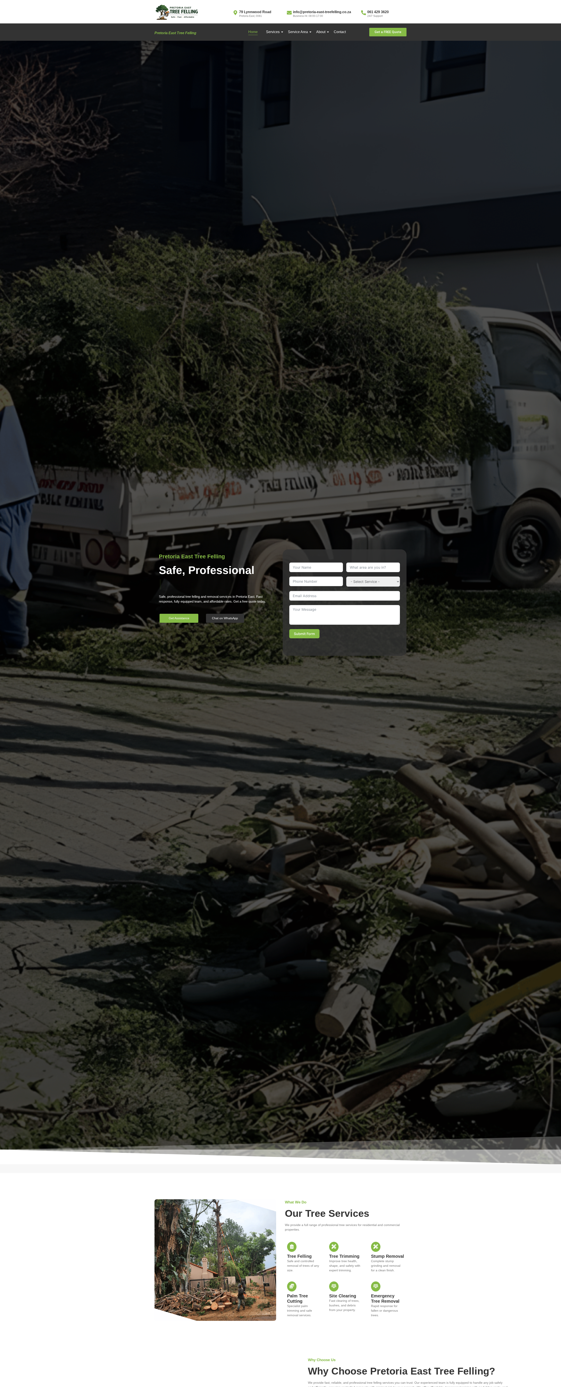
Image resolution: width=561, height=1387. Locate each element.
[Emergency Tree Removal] (375, 1286)
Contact (340, 32)
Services (273, 32)
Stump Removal (387, 1256)
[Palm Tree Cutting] (291, 1286)
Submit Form (304, 634)
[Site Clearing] (334, 1286)
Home (253, 32)
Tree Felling (299, 1256)
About (320, 32)
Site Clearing (342, 1295)
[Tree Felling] (291, 1247)
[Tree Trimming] (334, 1247)
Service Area (298, 32)
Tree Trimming (344, 1256)
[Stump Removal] (375, 1247)
